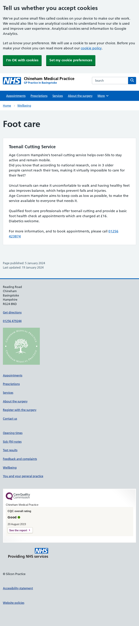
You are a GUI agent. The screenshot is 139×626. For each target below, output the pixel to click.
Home (7, 105)
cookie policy (91, 48)
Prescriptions (39, 96)
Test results (10, 450)
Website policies (13, 603)
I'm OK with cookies (22, 60)
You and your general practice (23, 476)
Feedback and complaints (20, 459)
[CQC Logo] (18, 499)
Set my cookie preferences (70, 60)
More (102, 96)
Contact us (10, 418)
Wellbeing (24, 105)
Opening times (12, 433)
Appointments (16, 96)
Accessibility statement (18, 588)
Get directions (12, 312)
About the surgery (80, 96)
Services (57, 96)
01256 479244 (12, 321)
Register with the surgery (19, 410)
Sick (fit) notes (12, 441)
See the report (18, 530)
